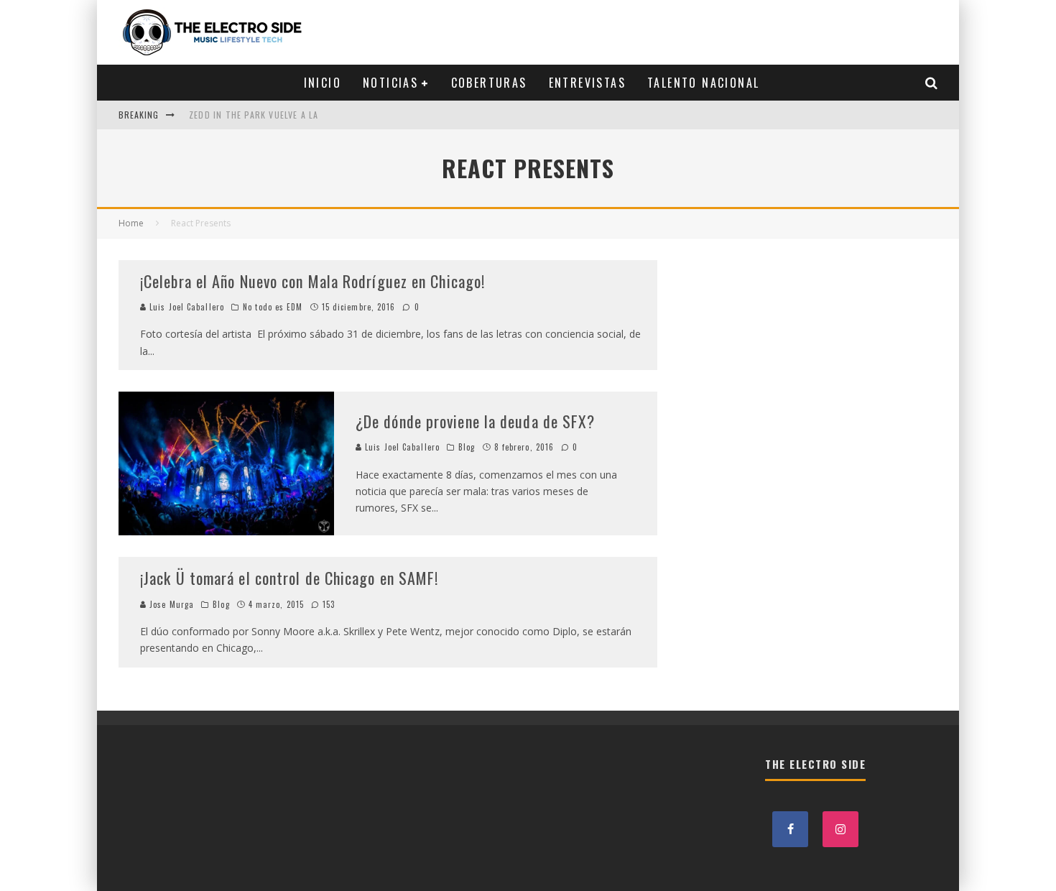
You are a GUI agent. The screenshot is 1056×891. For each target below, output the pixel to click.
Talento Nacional (703, 82)
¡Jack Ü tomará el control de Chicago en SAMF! (289, 577)
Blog (466, 447)
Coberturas (489, 82)
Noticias (390, 82)
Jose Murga (170, 604)
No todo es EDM (272, 307)
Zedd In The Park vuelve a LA (254, 115)
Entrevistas (587, 82)
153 (327, 604)
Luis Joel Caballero (185, 307)
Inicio (322, 82)
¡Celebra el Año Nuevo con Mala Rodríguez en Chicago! (312, 280)
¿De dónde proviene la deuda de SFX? (476, 421)
